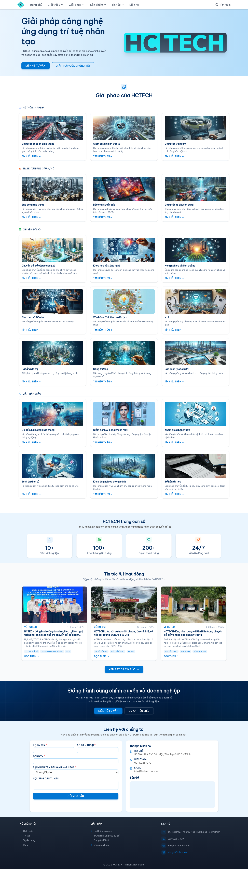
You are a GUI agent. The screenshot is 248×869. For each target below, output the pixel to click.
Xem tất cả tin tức (122, 669)
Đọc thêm (30, 656)
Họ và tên (40, 745)
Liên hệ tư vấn (35, 65)
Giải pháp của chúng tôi (73, 65)
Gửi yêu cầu (75, 796)
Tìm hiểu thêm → (31, 156)
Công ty (39, 756)
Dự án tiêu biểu (139, 710)
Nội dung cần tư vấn (46, 778)
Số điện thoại (86, 745)
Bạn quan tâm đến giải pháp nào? (54, 767)
